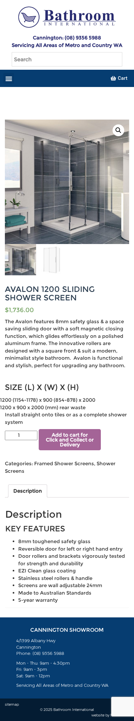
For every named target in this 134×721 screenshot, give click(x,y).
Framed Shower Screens (64, 463)
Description (27, 491)
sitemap (12, 704)
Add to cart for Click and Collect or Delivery (70, 440)
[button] (8, 78)
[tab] (27, 490)
